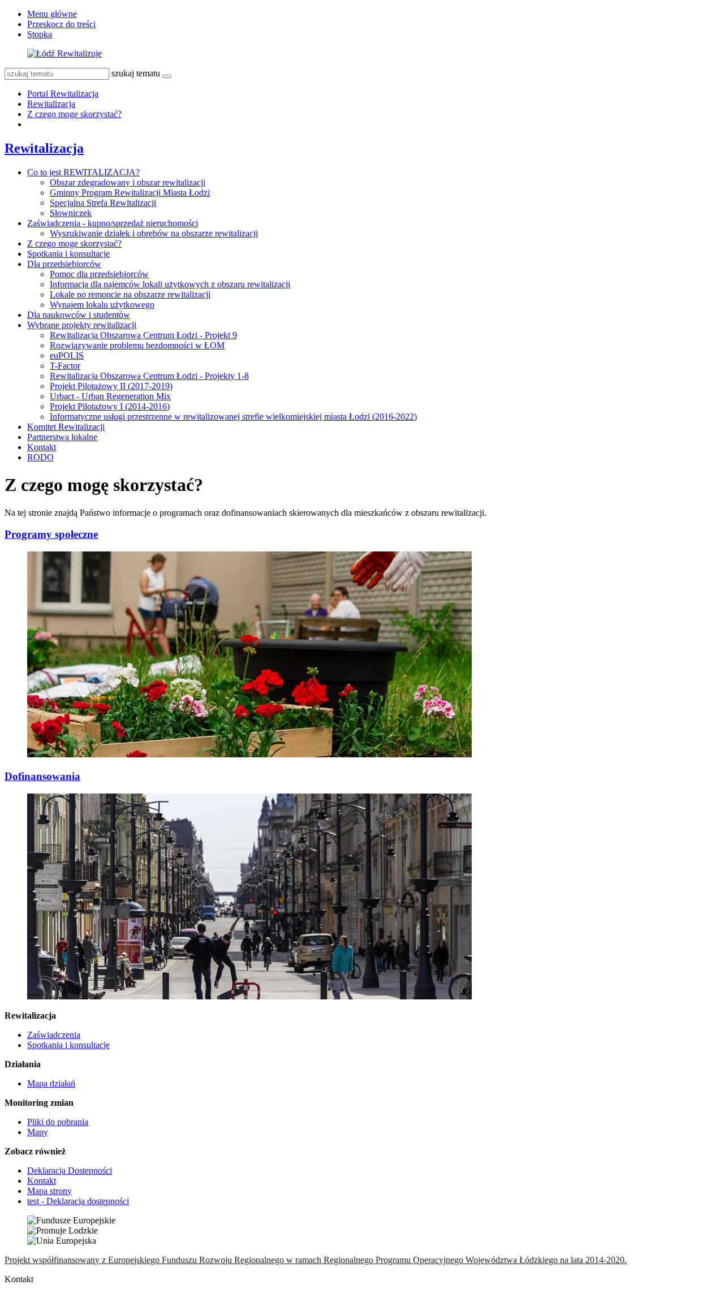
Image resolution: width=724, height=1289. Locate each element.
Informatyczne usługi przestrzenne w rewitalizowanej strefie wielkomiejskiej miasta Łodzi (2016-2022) (233, 416)
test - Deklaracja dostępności (78, 1201)
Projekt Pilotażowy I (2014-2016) (110, 406)
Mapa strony (49, 1191)
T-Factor (65, 365)
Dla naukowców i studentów (78, 315)
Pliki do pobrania (57, 1122)
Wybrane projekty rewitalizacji (81, 325)
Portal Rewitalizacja (62, 93)
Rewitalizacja (51, 104)
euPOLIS (67, 355)
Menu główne (52, 14)
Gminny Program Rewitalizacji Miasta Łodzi (130, 192)
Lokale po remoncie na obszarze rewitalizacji (130, 294)
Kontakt (41, 447)
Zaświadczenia (53, 1035)
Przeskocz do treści (61, 24)
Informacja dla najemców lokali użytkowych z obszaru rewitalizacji (170, 284)
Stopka (39, 34)
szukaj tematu (135, 73)
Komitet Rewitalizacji (66, 427)
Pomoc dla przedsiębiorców (99, 274)
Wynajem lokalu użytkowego (102, 304)
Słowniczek (71, 213)
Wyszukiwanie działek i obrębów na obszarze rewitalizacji (154, 233)
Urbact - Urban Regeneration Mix (110, 396)
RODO (40, 457)
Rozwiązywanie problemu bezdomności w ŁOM (137, 345)
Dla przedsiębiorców (64, 264)
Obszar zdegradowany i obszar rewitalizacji (127, 182)
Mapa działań (51, 1083)
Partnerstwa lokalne (62, 437)
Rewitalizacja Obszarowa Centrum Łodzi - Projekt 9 (143, 335)
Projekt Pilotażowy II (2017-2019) (111, 386)
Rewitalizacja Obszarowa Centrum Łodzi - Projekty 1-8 (149, 376)
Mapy (37, 1132)
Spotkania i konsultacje (68, 253)
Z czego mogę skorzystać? (74, 114)
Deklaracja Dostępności (69, 1170)
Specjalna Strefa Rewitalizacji (103, 203)
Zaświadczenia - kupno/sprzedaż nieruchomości (112, 223)
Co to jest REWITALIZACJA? (83, 172)
